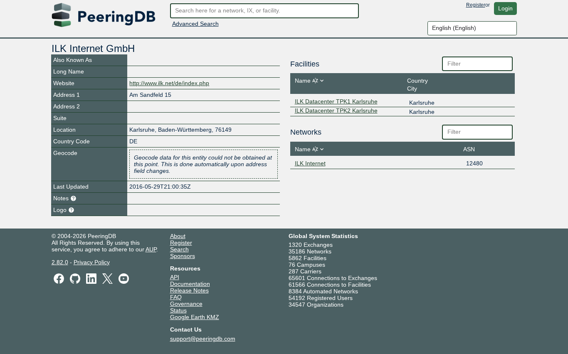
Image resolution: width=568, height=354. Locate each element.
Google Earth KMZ (194, 317)
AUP (151, 249)
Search (179, 249)
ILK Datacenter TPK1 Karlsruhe (336, 101)
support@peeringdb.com (202, 338)
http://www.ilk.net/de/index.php (169, 83)
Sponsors (182, 256)
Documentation (190, 283)
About (177, 236)
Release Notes (189, 290)
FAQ (176, 297)
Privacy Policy (92, 262)
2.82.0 (60, 262)
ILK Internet (310, 163)
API (174, 277)
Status (178, 310)
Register (475, 5)
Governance (186, 303)
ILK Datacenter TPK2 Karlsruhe (336, 110)
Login (505, 8)
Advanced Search (195, 23)
